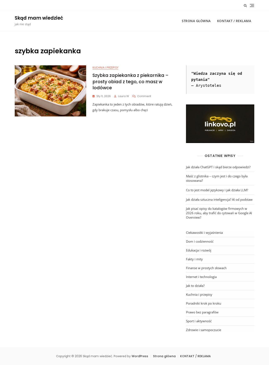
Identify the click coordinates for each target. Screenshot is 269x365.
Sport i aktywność (199, 321)
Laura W (123, 96)
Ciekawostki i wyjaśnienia (204, 232)
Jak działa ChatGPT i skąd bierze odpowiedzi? (218, 167)
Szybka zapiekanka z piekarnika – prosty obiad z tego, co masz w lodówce (130, 81)
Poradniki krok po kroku (203, 303)
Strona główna (196, 21)
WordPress (140, 356)
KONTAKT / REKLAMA (234, 21)
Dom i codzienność (200, 241)
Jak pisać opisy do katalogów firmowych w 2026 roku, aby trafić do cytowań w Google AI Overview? (219, 212)
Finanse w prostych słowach (206, 268)
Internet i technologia (201, 277)
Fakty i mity (194, 259)
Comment (144, 96)
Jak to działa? (195, 285)
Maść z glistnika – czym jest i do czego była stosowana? (217, 178)
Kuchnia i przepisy (105, 67)
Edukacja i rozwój (198, 250)
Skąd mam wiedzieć (39, 18)
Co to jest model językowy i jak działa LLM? (217, 190)
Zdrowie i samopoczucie (203, 330)
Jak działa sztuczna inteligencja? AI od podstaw (219, 199)
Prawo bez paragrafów (202, 312)
